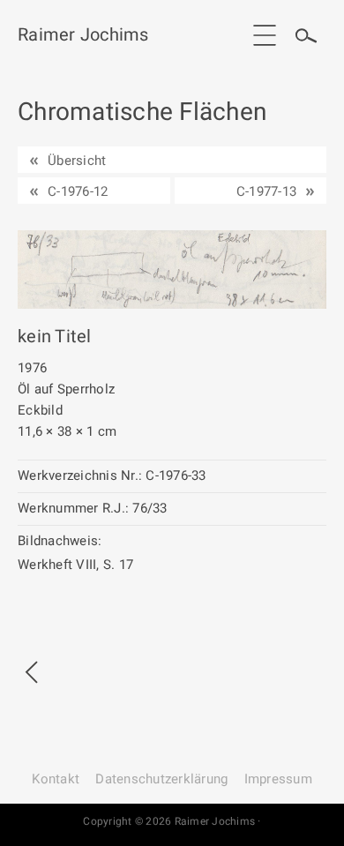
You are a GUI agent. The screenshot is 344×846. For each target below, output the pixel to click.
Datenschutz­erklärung (161, 779)
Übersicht (77, 160)
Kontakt (55, 779)
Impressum (278, 779)
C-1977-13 (266, 191)
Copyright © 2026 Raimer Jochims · (171, 821)
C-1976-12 (78, 191)
